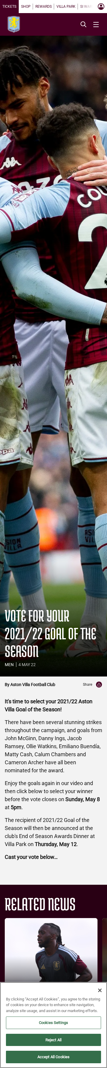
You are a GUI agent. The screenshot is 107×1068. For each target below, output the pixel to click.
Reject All (53, 1040)
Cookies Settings (53, 1022)
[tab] (9, 6)
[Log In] (101, 6)
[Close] (99, 990)
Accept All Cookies (53, 1057)
